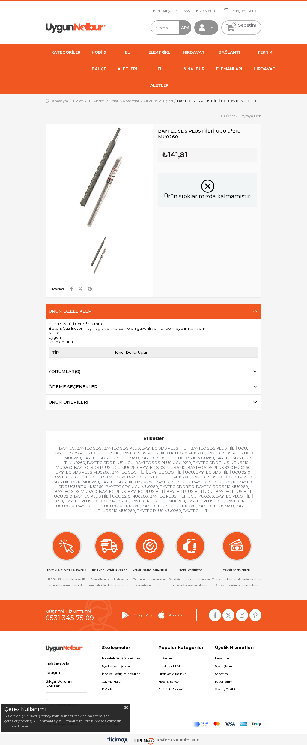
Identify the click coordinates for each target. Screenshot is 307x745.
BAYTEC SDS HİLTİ (129, 472)
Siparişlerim (224, 666)
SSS (186, 10)
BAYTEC (67, 448)
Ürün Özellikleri (71, 311)
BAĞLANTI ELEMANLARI (229, 60)
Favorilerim (223, 682)
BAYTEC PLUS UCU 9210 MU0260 (108, 505)
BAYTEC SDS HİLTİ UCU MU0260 (158, 477)
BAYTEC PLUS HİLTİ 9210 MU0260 (97, 501)
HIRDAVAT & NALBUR (194, 60)
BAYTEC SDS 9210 (177, 486)
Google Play (143, 615)
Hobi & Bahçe (169, 682)
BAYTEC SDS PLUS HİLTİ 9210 (111, 457)
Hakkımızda (57, 663)
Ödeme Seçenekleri (74, 386)
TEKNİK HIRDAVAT (265, 60)
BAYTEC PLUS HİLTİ (146, 491)
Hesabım (222, 658)
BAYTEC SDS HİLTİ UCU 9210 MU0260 (89, 477)
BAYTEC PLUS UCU (205, 501)
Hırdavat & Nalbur (172, 674)
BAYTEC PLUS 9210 (216, 505)
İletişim (53, 672)
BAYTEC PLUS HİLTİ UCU (190, 491)
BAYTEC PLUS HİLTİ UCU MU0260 (182, 496)
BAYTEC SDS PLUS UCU (110, 462)
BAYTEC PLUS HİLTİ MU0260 (157, 501)
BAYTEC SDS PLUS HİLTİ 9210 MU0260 (177, 457)
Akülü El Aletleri (171, 689)
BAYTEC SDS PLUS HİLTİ (165, 448)
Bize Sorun (205, 10)
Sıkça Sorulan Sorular (59, 683)
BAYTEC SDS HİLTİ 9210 (214, 477)
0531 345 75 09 (70, 618)
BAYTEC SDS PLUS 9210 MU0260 (219, 467)
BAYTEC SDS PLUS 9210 (163, 467)
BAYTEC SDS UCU (172, 481)
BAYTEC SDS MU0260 (76, 491)
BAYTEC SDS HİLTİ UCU (171, 472)
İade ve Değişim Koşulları (121, 674)
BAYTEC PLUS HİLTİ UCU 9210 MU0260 (111, 496)
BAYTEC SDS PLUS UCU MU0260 (106, 467)
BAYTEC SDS (89, 448)
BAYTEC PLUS (112, 491)
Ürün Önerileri (68, 402)
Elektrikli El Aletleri (173, 666)
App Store (177, 615)
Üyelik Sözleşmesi (116, 666)
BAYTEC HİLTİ (196, 510)
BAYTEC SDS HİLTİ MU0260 (127, 481)
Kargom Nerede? (246, 10)
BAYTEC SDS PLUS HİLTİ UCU (218, 448)
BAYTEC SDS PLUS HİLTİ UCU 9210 (87, 453)
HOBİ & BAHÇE (99, 60)
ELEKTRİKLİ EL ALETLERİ (159, 69)
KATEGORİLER (65, 52)
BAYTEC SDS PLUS (121, 448)
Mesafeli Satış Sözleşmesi (121, 658)
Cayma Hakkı (112, 682)
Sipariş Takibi (225, 689)
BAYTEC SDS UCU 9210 (214, 481)
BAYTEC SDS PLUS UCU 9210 (163, 462)
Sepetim (221, 674)
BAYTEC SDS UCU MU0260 (132, 486)
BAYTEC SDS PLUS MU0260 (83, 472)
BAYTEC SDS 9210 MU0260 (222, 486)
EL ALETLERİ (127, 60)
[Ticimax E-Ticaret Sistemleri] (117, 740)
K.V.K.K (107, 689)
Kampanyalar (165, 10)
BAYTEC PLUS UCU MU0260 (169, 505)
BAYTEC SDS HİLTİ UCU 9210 (223, 472)
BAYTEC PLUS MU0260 (159, 510)
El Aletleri (166, 658)
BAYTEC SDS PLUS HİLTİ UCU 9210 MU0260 (163, 453)
